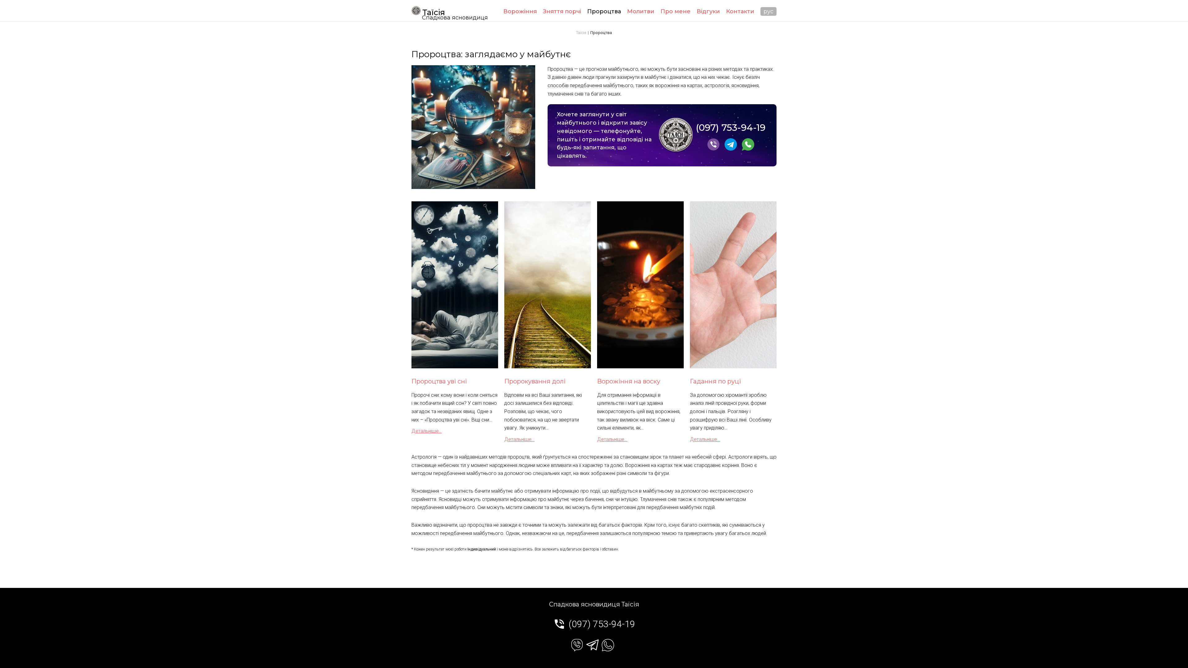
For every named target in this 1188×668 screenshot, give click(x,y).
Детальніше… (426, 431)
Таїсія (433, 12)
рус (768, 11)
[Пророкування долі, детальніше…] (547, 284)
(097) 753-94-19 (730, 128)
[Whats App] (748, 148)
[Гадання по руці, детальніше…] (733, 284)
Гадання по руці (715, 381)
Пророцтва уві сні (439, 381)
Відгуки (708, 11)
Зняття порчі (562, 11)
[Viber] (713, 148)
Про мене (676, 11)
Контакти (740, 11)
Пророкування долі (535, 381)
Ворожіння (520, 11)
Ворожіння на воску (628, 381)
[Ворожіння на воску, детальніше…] (640, 284)
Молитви (640, 11)
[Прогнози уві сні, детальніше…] (454, 284)
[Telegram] (731, 148)
